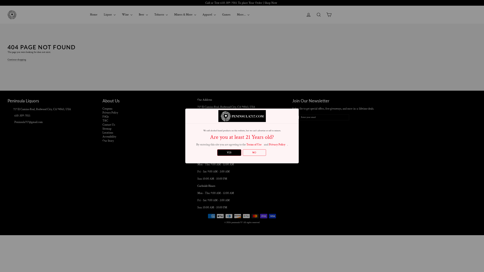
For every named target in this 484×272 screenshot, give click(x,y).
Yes (229, 152)
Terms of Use (253, 144)
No (254, 152)
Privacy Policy (277, 144)
